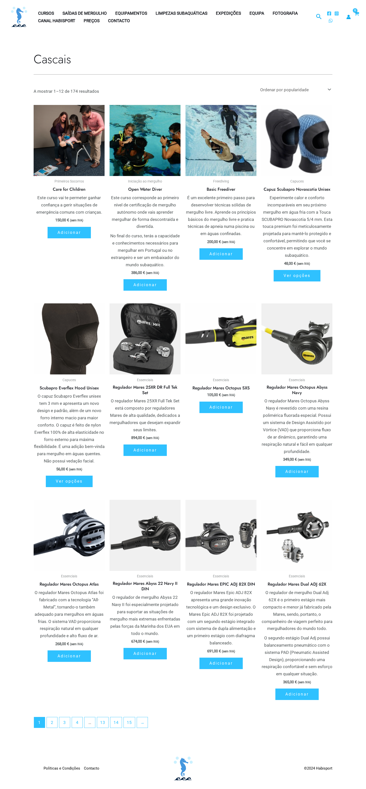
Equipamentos (131, 13)
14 (116, 722)
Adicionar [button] (69, 232)
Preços (92, 20)
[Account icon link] (348, 17)
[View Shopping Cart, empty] (356, 17)
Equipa (256, 13)
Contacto (119, 20)
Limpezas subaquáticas (181, 13)
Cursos (46, 13)
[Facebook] (329, 13)
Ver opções (297, 275)
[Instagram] (336, 13)
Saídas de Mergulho (84, 13)
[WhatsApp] (330, 20)
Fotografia (285, 13)
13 (102, 722)
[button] (319, 17)
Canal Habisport (56, 20)
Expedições (228, 13)
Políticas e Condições (62, 768)
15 (129, 722)
